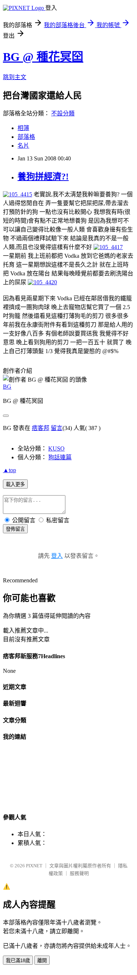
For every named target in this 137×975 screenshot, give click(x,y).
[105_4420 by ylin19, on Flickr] (42, 282)
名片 (23, 145)
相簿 (23, 128)
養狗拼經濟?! (43, 176)
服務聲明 (79, 873)
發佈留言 (15, 529)
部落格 (26, 137)
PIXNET (34, 865)
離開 (42, 960)
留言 (56, 428)
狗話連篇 (60, 457)
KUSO (56, 448)
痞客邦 (40, 428)
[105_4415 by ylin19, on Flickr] (17, 194)
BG (7, 386)
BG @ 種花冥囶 (43, 56)
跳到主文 (14, 77)
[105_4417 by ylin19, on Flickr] (108, 247)
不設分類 (63, 113)
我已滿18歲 (18, 960)
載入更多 (15, 484)
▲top (9, 470)
